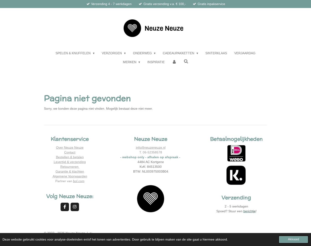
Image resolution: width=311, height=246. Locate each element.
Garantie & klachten (70, 171)
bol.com (78, 181)
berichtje (249, 211)
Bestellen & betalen (70, 157)
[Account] (174, 62)
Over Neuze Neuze (70, 147)
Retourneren (69, 166)
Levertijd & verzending (70, 162)
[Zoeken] (186, 61)
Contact (69, 152)
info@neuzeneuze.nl (151, 147)
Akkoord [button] (293, 239)
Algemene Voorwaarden (70, 176)
